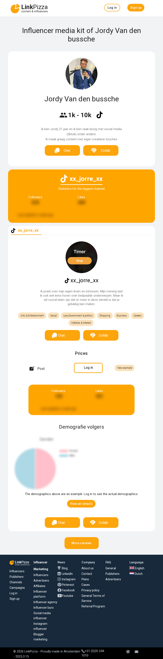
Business (122, 315)
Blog (65, 568)
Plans (85, 579)
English (139, 568)
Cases (86, 584)
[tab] (25, 230)
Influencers (17, 571)
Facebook (68, 590)
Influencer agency (45, 602)
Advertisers (41, 580)
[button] (112, 7)
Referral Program (93, 606)
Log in (13, 593)
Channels (16, 582)
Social (53, 315)
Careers (137, 315)
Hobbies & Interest (81, 322)
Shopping (104, 315)
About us (88, 568)
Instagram (69, 579)
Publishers (17, 576)
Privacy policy (91, 590)
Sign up (15, 598)
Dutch (138, 573)
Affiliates (39, 586)
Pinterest (68, 584)
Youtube (67, 595)
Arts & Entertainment (32, 315)
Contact (87, 573)
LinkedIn (67, 573)
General (110, 568)
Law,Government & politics (78, 315)
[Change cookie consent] (128, 652)
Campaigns (17, 587)
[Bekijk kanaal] (100, 118)
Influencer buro (44, 607)
